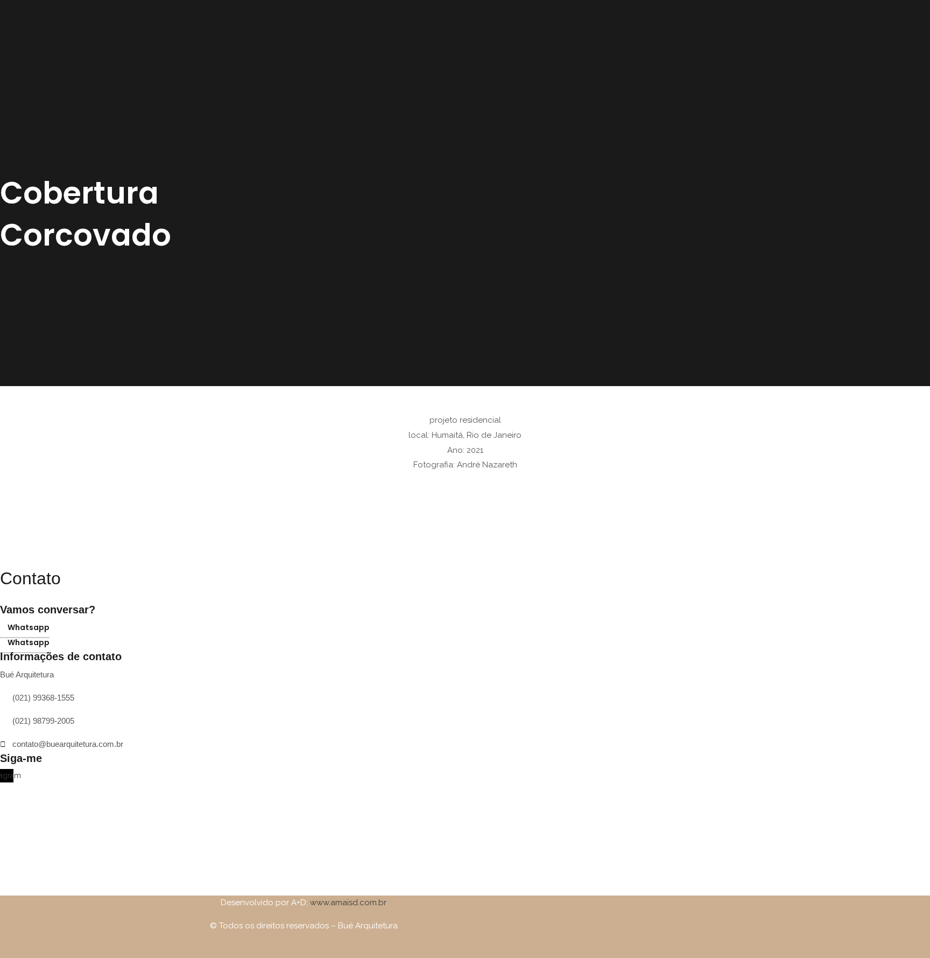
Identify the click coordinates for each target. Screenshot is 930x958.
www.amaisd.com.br (348, 902)
